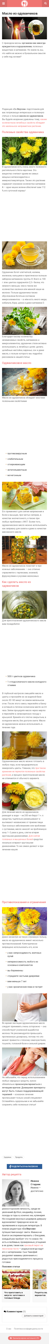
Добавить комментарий (33, 1316)
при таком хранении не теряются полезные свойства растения (24, 771)
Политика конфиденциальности (28, 1329)
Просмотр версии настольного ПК (25, 1338)
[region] (24, 82)
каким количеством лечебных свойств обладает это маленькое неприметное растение (24, 122)
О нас (8, 1329)
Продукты (19, 1157)
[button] (3, 3)
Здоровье (7, 1157)
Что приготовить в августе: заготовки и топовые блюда (14, 1295)
